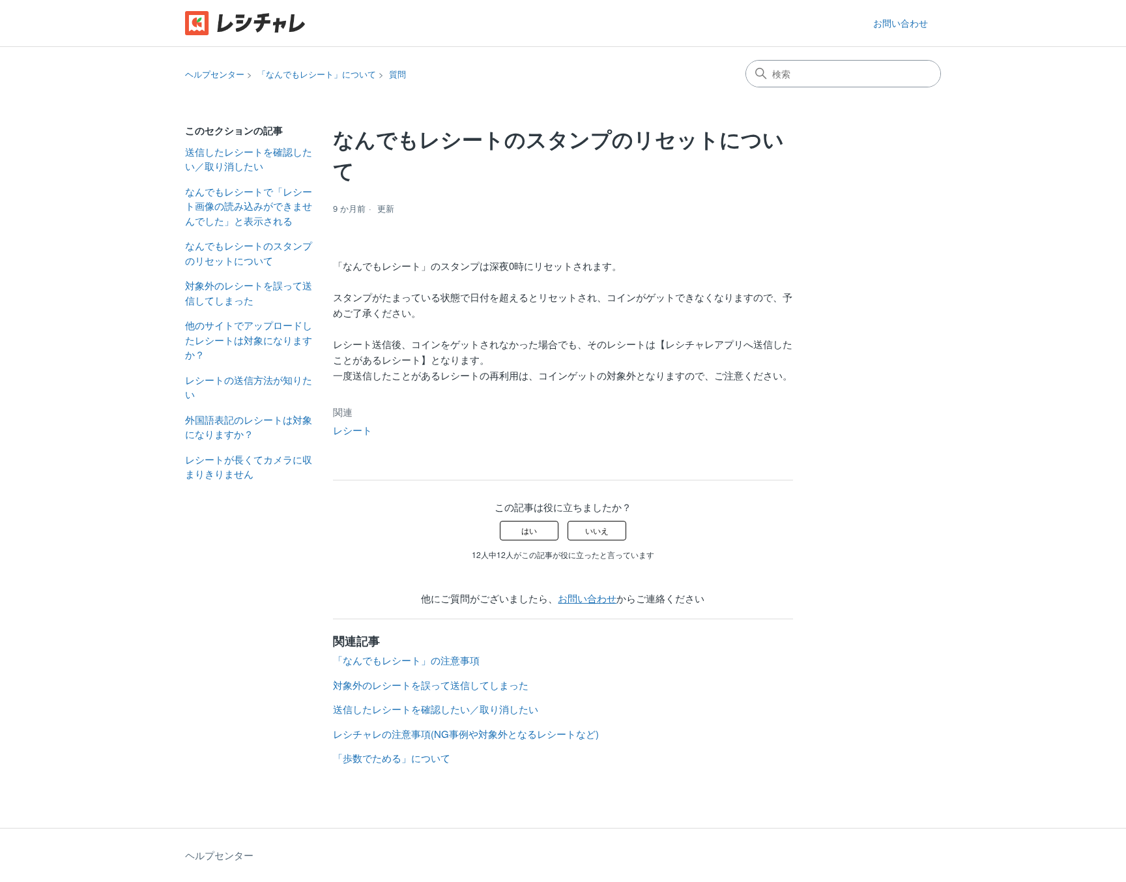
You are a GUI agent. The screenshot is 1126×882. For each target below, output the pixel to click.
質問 (397, 74)
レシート (352, 430)
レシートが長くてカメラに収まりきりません (248, 466)
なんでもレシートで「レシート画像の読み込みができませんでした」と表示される (248, 206)
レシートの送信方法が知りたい (248, 387)
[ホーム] (245, 23)
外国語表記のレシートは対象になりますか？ (248, 427)
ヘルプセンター (214, 74)
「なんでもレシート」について (316, 74)
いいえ (597, 530)
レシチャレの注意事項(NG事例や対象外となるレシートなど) (466, 734)
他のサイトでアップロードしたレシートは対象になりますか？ (248, 339)
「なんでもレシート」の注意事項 (406, 660)
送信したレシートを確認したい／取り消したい (248, 159)
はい (529, 530)
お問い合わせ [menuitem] (900, 22)
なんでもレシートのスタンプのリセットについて (248, 253)
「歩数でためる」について (391, 758)
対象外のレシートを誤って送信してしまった (248, 292)
